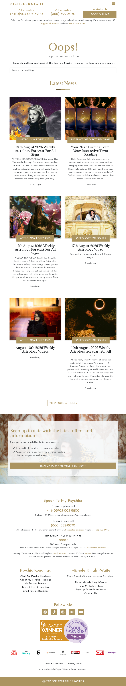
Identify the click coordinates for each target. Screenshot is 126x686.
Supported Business (50, 24)
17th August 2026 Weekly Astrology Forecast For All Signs (35, 249)
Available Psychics (65, 681)
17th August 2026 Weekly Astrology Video (90, 247)
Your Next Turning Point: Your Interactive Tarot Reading (90, 150)
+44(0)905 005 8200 (26, 14)
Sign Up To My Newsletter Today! (63, 466)
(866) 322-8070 (63, 14)
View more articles (63, 403)
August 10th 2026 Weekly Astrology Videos (35, 349)
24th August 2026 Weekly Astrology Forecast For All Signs (35, 150)
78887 (63, 540)
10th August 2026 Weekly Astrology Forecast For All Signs (90, 351)
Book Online (100, 14)
